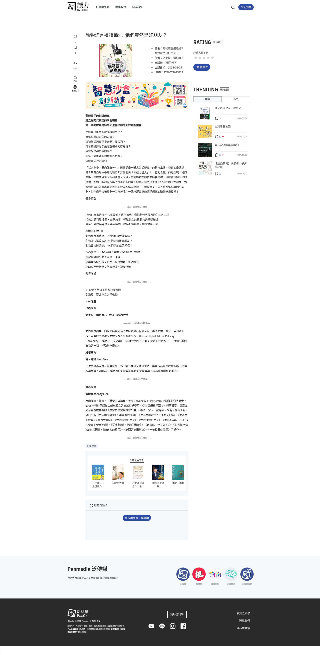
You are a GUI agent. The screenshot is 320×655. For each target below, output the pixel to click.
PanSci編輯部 (73, 629)
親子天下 (171, 63)
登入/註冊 (246, 7)
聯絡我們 (120, 7)
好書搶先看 (102, 7)
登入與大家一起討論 (137, 518)
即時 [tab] (207, 99)
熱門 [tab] (236, 99)
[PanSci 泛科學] (77, 6)
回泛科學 (137, 7)
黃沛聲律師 (115, 629)
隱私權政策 (243, 628)
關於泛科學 (243, 613)
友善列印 (75, 91)
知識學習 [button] (91, 445)
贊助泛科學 (177, 614)
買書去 (204, 67)
